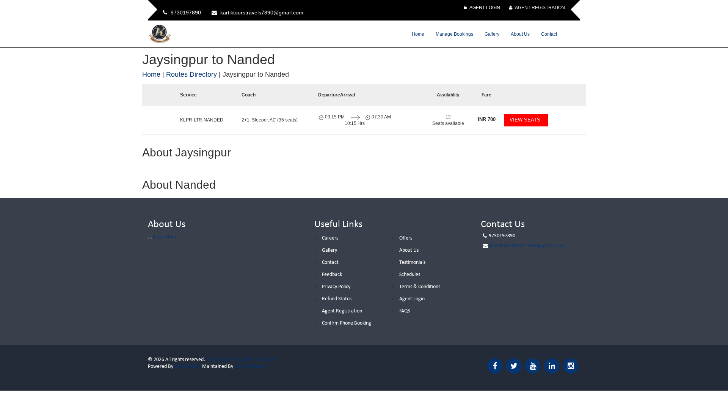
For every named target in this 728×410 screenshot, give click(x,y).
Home (418, 34)
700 (487, 119)
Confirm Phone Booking (346, 323)
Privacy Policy (336, 287)
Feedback (332, 275)
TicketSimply (187, 366)
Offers (405, 238)
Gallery (492, 34)
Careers (330, 238)
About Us (520, 34)
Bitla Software (249, 366)
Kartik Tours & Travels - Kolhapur (240, 360)
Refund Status (336, 299)
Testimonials (412, 262)
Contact (549, 34)
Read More (164, 237)
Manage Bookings (454, 34)
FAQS (404, 311)
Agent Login (484, 7)
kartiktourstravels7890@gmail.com (527, 246)
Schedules (409, 275)
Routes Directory (191, 74)
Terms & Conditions (419, 287)
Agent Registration (539, 7)
